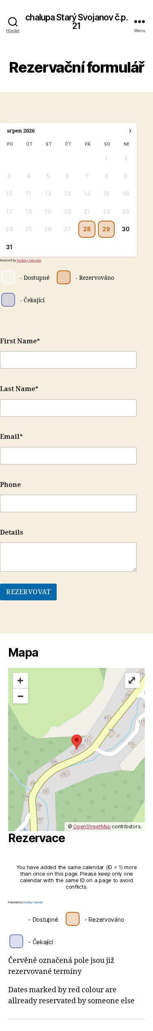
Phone (10, 485)
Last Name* (19, 389)
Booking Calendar (29, 260)
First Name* (20, 341)
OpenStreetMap (92, 826)
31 (9, 246)
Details (11, 533)
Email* (11, 437)
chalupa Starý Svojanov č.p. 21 (76, 21)
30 (126, 229)
